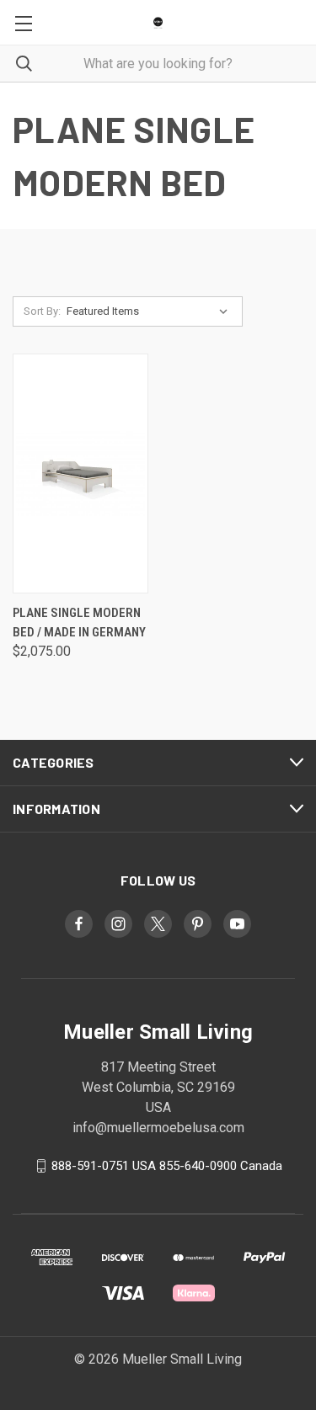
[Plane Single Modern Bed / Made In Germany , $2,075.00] (80, 473)
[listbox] (151, 311)
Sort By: (42, 311)
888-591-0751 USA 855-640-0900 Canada (166, 1165)
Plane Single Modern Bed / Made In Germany (79, 622)
